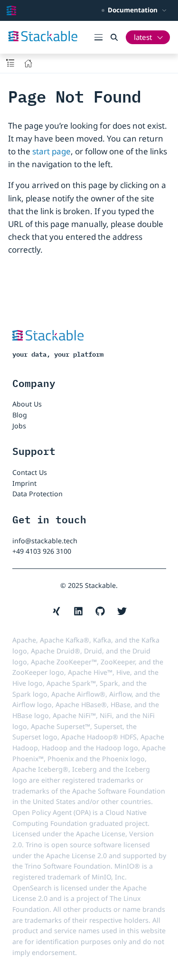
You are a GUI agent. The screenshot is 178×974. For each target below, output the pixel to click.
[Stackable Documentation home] (11, 10)
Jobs (19, 425)
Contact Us (29, 472)
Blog (19, 414)
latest (143, 37)
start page (51, 151)
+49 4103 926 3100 (41, 551)
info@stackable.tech (44, 540)
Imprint (24, 483)
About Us (27, 403)
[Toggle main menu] (102, 37)
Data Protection (37, 493)
